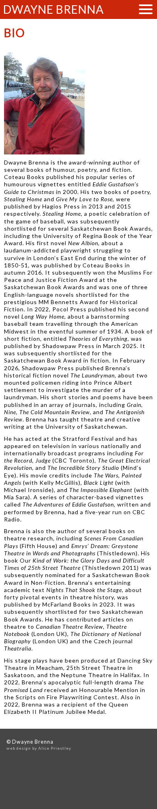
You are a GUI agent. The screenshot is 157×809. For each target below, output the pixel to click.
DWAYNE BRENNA (53, 9)
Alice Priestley (54, 748)
